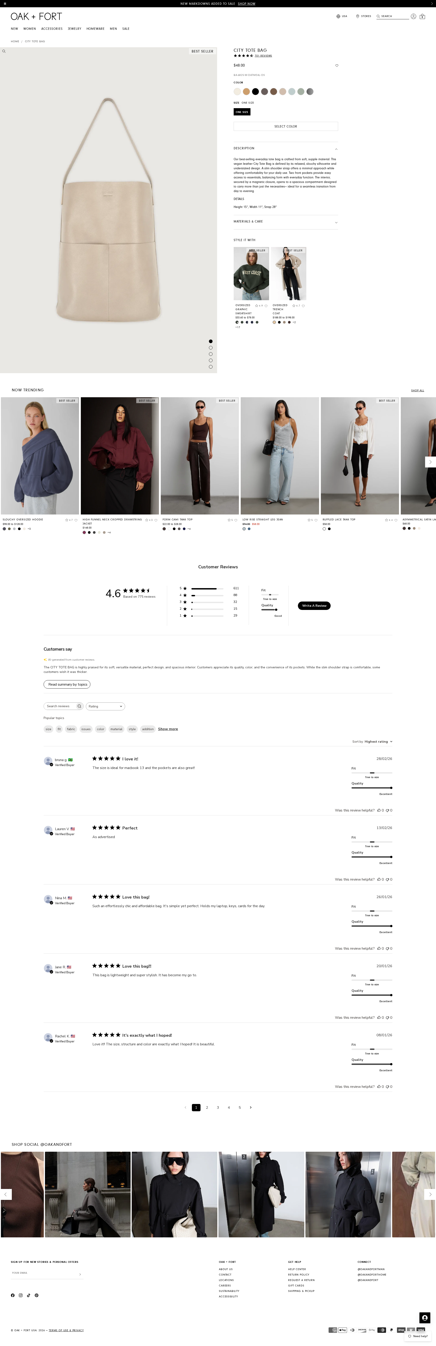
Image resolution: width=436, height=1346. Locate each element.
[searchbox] (59, 706)
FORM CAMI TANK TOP (177, 519)
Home (15, 41)
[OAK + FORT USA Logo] (36, 16)
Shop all (417, 390)
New (14, 29)
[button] (432, 3)
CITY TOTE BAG (35, 41)
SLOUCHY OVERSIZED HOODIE (23, 519)
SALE (126, 29)
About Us (226, 1269)
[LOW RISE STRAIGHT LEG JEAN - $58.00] (280, 455)
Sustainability (229, 1291)
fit (59, 729)
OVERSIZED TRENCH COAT (280, 309)
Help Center (297, 1269)
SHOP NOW (246, 4)
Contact (225, 1274)
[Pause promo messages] (5, 3)
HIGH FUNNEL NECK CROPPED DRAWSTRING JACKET (112, 521)
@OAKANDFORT (368, 1280)
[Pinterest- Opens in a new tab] (36, 1296)
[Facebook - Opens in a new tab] (13, 1296)
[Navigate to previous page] (185, 1107)
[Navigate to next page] (250, 1107)
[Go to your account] (413, 16)
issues (86, 729)
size (48, 729)
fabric (71, 729)
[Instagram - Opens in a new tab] (20, 1296)
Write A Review (314, 606)
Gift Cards (296, 1285)
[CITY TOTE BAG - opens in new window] (108, 210)
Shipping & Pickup (301, 1291)
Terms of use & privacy (66, 1330)
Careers (225, 1285)
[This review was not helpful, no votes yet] (387, 810)
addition (148, 729)
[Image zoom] (4, 52)
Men (113, 29)
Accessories (52, 29)
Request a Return (301, 1280)
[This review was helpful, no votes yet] (379, 810)
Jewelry (74, 29)
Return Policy (298, 1274)
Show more (168, 729)
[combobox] (105, 706)
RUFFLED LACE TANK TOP (339, 519)
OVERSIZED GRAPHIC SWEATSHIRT (243, 309)
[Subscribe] (80, 1274)
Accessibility (228, 1296)
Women (29, 29)
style (132, 729)
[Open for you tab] (424, 1317)
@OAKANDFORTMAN (371, 1269)
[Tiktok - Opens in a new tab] (28, 1296)
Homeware (96, 29)
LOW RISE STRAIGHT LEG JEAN (263, 519)
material (116, 729)
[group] (40, 465)
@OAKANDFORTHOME (372, 1274)
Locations (226, 1280)
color (100, 729)
